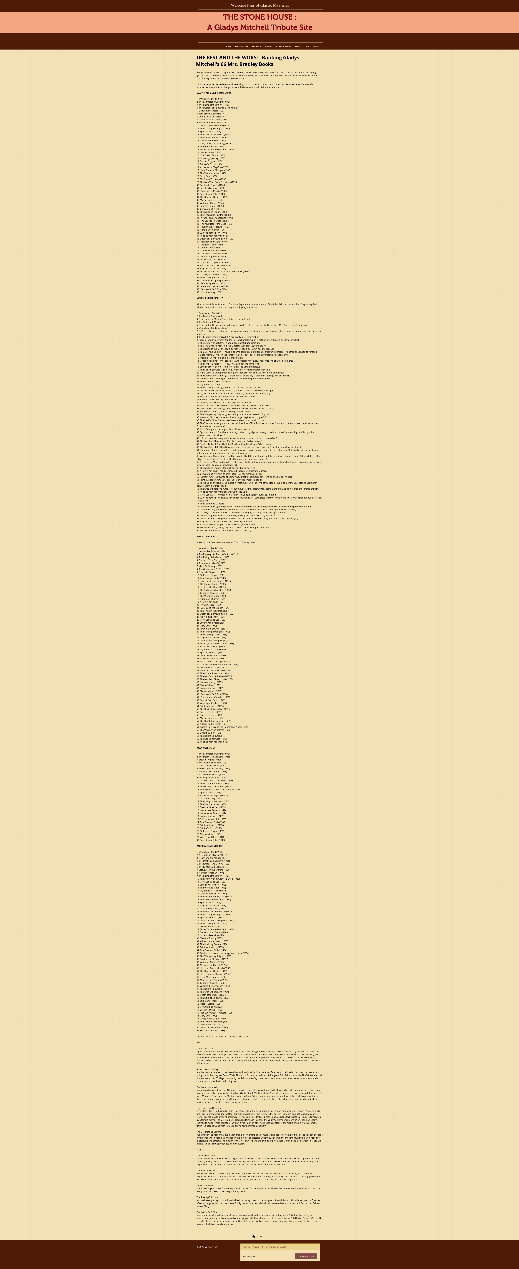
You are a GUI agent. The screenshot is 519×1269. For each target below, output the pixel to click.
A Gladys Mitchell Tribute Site (260, 27)
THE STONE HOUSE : (260, 17)
